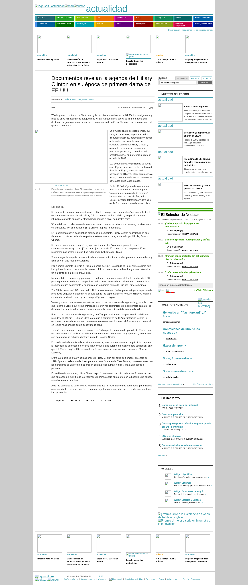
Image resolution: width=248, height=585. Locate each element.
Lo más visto (170, 398)
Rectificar (75, 400)
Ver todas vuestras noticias (170, 384)
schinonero (171, 364)
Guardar (90, 400)
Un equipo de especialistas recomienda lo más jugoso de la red (184, 220)
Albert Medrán (190, 234)
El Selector (42, 23)
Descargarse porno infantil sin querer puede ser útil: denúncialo (186, 425)
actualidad (106, 8)
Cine (99, 18)
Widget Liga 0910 (183, 474)
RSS (101, 576)
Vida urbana (82, 18)
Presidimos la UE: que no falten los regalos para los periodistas (197, 162)
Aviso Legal (172, 579)
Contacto (102, 579)
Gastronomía (161, 23)
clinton (90, 99)
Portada (41, 18)
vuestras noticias (174, 304)
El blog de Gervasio (203, 23)
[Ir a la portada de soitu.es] (47, 578)
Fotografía (160, 18)
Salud (138, 18)
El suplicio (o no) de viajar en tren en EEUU (197, 134)
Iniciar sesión (174, 30)
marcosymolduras (175, 351)
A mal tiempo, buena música (166, 60)
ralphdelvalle (172, 377)
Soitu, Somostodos (176, 358)
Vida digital (81, 23)
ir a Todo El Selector (203, 290)
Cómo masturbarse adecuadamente (182, 445)
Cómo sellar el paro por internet (180, 405)
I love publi (140, 23)
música (159, 55)
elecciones (76, 99)
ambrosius (171, 338)
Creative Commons (191, 579)
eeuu (84, 99)
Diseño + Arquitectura (180, 24)
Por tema (195, 78)
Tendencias (121, 18)
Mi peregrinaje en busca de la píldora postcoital (196, 60)
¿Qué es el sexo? (171, 436)
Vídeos (178, 18)
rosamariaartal (173, 322)
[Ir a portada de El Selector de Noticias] (178, 214)
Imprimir (60, 400)
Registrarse (187, 30)
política (68, 99)
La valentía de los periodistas (134, 62)
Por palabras (182, 78)
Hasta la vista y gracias (48, 59)
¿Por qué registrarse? (203, 30)
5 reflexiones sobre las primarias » (183, 272)
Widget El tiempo (182, 483)
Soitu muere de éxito (177, 371)
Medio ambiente (64, 23)
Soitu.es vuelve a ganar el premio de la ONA (197, 187)
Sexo (118, 23)
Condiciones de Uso (134, 579)
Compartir (106, 400)
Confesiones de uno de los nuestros (181, 330)
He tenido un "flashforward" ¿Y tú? (184, 314)
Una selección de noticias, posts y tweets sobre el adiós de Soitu (78, 62)
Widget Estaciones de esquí (188, 491)
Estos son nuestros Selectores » (175, 285)
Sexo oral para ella (172, 414)
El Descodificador (203, 18)
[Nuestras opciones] (115, 579)
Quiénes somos (88, 579)
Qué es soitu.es (71, 579)
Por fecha (207, 78)
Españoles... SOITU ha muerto (107, 60)
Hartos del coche (64, 18)
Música (100, 23)
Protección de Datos (155, 579)
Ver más (161, 455)
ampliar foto (61, 185)
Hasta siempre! (173, 345)
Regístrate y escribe (202, 384)
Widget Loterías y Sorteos (187, 500)
